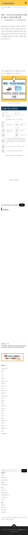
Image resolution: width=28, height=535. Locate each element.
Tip (1, 388)
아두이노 (3, 408)
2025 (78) (3, 507)
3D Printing (3, 368)
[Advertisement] (14, 55)
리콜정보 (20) (4, 484)
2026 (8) (3, 505)
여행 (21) (3, 482)
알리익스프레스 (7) (5, 494)
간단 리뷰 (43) (4, 479)
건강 (2, 398)
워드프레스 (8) (4, 492)
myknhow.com (21, 19)
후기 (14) (3, 490)
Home (2, 7)
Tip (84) (3, 475)
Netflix (2, 378)
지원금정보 (3, 433)
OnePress (20, 529)
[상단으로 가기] (14, 526)
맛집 (2, 418)
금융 (2, 400)
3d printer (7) (4, 497)
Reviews (3, 381)
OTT (2, 375)
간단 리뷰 (3, 390)
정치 (2, 431)
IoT (2, 373)
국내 (2, 413)
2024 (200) (3, 509)
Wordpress (3, 396)
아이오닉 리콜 (11, 345)
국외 (2, 415)
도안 (2, 403)
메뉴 (25, 2)
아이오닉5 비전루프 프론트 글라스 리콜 (16, 347)
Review (3, 385)
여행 (2, 410)
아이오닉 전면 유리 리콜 (19, 345)
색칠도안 (3, 405)
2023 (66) (3, 512)
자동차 (5, 7)
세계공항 (3, 420)
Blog (2, 371)
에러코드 (3, 393)
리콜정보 (8, 7)
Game (2, 383)
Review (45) (4, 477)
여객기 (2, 422)
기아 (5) (3, 499)
